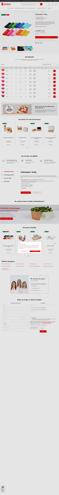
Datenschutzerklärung (21, 248)
